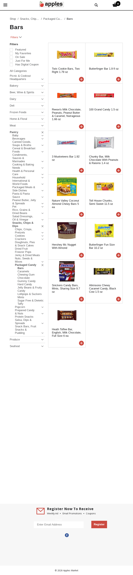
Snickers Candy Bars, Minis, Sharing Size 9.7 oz (66, 288)
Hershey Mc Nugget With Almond (64, 246)
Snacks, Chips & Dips (33, 18)
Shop (13, 18)
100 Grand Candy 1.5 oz (104, 109)
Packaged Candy (53, 18)
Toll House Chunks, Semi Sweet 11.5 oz (101, 202)
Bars (70, 18)
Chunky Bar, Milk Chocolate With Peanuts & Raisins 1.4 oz (103, 160)
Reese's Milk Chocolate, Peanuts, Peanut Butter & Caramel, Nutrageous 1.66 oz (66, 114)
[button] (41, 79)
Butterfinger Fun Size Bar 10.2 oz (102, 246)
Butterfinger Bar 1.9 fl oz (104, 68)
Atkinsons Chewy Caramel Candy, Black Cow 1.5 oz (102, 288)
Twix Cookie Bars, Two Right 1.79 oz (66, 70)
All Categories (18, 71)
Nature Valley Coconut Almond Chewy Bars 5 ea (65, 204)
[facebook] (66, 535)
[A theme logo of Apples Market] (51, 4)
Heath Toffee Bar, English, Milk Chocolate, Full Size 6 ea (66, 332)
